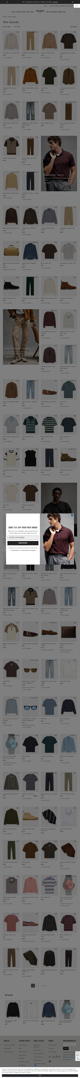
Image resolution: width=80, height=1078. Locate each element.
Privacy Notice (8, 1072)
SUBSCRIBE (22, 543)
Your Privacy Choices (24, 1072)
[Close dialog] (72, 515)
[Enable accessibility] (77, 1058)
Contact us (33, 550)
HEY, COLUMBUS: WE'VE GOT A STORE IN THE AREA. (40, 2)
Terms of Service (62, 1070)
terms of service (26, 550)
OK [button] (40, 1075)
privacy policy (15, 550)
